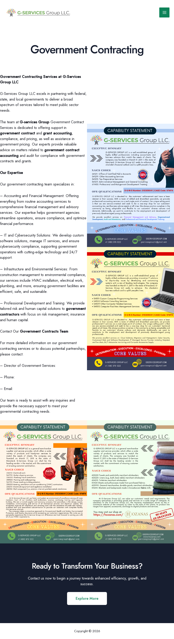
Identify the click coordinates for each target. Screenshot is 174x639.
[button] (87, 598)
